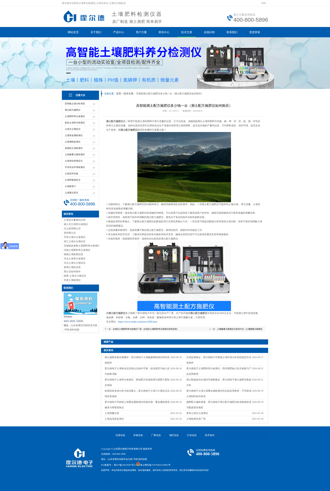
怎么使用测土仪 (72, 228)
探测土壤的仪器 (72, 267)
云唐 (108, 480)
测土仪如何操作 (72, 271)
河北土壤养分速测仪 (74, 258)
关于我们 (95, 32)
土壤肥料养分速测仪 (75, 116)
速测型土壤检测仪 (74, 148)
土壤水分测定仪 (72, 129)
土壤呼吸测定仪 (72, 180)
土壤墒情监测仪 (72, 141)
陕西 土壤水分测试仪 (75, 276)
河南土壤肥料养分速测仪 (77, 250)
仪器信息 (120, 435)
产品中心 (118, 32)
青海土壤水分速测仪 (197, 413)
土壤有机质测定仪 (74, 161)
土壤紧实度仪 (71, 192)
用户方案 (141, 32)
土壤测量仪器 (112, 413)
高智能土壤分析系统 (75, 103)
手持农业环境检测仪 (75, 167)
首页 (118, 93)
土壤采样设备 (71, 173)
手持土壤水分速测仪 (74, 237)
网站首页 (73, 32)
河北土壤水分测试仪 (74, 263)
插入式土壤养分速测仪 (76, 224)
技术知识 (209, 435)
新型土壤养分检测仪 (75, 122)
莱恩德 (114, 480)
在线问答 (209, 32)
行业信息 (192, 435)
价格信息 (138, 435)
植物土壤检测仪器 (73, 254)
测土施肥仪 (174, 111)
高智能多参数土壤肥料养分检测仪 (82, 245)
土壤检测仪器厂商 (196, 419)
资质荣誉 (254, 32)
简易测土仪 (70, 233)
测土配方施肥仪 (72, 110)
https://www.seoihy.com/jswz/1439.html (137, 321)
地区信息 (174, 435)
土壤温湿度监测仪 (114, 419)
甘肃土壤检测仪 (72, 280)
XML (263, 3)
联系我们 (232, 32)
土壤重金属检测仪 (74, 135)
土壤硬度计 (70, 186)
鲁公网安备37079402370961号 (155, 465)
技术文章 (186, 32)
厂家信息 (156, 435)
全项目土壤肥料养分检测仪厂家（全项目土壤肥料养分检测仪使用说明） (146, 329)
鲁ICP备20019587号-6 (125, 465)
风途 (103, 480)
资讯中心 (163, 32)
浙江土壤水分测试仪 (74, 241)
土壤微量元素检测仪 (75, 154)
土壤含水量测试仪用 (74, 220)
